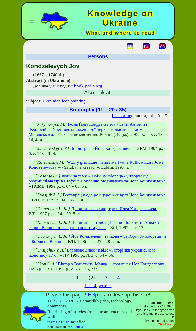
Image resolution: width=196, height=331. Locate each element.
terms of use (58, 321)
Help (93, 295)
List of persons (98, 285)
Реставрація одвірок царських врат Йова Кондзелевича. (115, 194)
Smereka (77, 327)
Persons (98, 56)
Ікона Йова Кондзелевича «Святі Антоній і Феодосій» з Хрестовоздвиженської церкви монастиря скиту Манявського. (88, 129)
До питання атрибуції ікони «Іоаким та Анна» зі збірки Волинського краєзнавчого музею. (95, 225)
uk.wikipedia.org (86, 86)
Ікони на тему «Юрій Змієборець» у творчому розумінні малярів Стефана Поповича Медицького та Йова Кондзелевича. (98, 179)
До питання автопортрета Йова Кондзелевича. (114, 208)
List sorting (122, 115)
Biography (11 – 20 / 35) (98, 109)
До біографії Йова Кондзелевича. (101, 148)
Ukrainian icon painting (64, 101)
